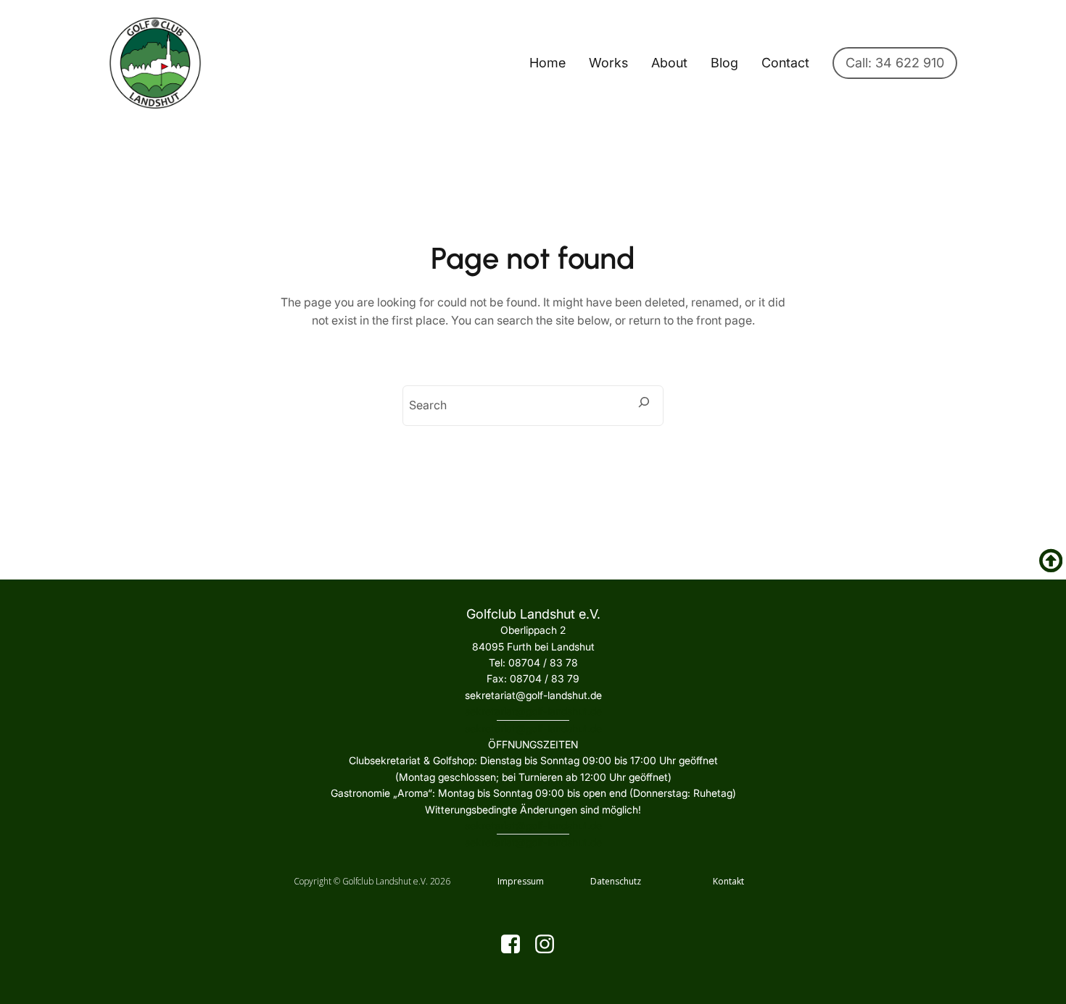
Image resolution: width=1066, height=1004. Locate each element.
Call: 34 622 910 (895, 62)
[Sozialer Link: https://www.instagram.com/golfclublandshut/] (550, 944)
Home (547, 62)
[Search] (644, 402)
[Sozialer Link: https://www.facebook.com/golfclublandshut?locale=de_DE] (516, 944)
